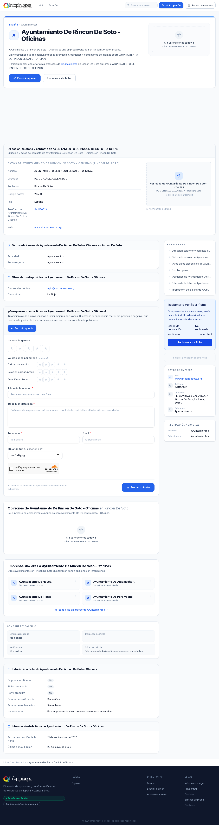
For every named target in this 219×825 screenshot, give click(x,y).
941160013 (40, 209)
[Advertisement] (109, 116)
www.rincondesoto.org (48, 227)
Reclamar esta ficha (59, 78)
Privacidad (191, 788)
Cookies (189, 794)
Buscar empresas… (141, 5)
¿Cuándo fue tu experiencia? (25, 448)
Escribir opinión (171, 5)
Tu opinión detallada (21, 403)
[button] (178, 184)
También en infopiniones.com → (22, 804)
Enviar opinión (140, 487)
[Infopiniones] (18, 5)
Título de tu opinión (20, 388)
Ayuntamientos (29, 24)
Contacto (190, 805)
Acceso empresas (202, 5)
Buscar (151, 783)
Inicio (41, 5)
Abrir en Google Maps (160, 209)
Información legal (194, 783)
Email (86, 433)
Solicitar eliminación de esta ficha (190, 357)
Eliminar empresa (194, 799)
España (53, 5)
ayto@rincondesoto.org (60, 288)
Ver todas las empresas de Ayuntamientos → (81, 609)
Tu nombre (15, 433)
